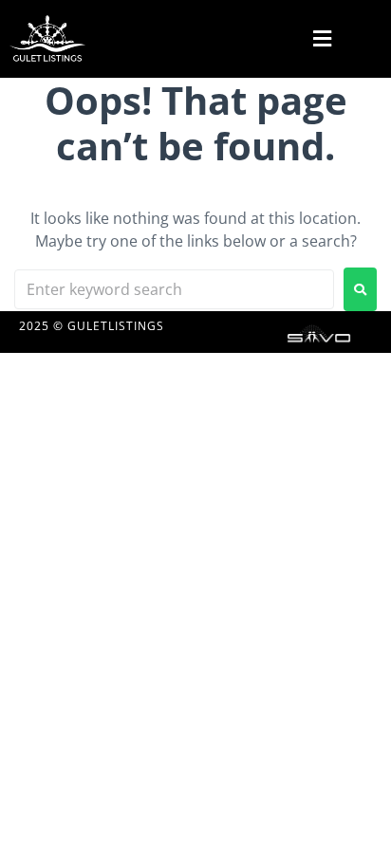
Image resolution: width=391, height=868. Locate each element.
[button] (320, 38)
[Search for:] (174, 289)
